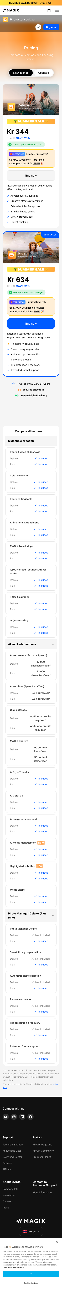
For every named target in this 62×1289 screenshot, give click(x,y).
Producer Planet (42, 1156)
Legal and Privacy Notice (13, 1267)
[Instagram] (14, 1117)
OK (31, 1274)
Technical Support (13, 1144)
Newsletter (9, 1195)
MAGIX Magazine (42, 1144)
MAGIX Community (43, 1150)
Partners (7, 1163)
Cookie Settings (31, 1283)
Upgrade (43, 72)
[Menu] (57, 10)
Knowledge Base (12, 1150)
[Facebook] (30, 1117)
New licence (21, 72)
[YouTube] (6, 1117)
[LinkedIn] (22, 1117)
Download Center (12, 1156)
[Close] (57, 1242)
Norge (31, 1231)
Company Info (10, 1189)
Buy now (51, 27)
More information (42, 1192)
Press (6, 1207)
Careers (7, 1201)
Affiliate (7, 1169)
